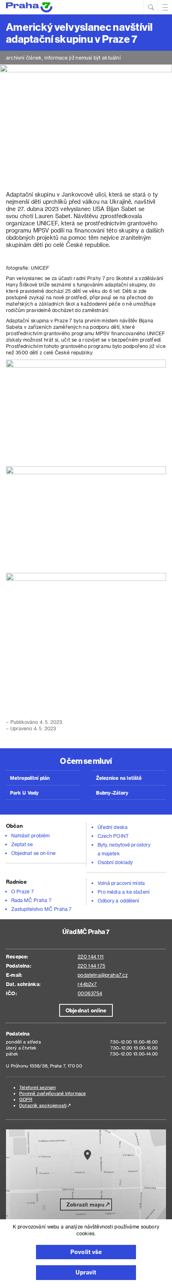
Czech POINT (113, 836)
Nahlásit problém (30, 835)
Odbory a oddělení (119, 900)
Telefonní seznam (37, 1087)
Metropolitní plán (30, 778)
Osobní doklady (115, 862)
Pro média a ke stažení (124, 891)
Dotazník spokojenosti (42, 1105)
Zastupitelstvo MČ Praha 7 (41, 909)
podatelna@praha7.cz (103, 975)
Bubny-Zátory (112, 792)
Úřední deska (113, 827)
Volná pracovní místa (121, 883)
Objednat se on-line (33, 853)
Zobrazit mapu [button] (85, 1204)
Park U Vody (24, 792)
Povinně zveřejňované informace (52, 1093)
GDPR (25, 1099)
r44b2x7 (87, 984)
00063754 (90, 993)
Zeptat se (22, 844)
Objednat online (86, 1010)
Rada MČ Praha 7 (31, 900)
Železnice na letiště (119, 778)
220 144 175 (91, 965)
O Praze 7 (22, 891)
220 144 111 (91, 956)
